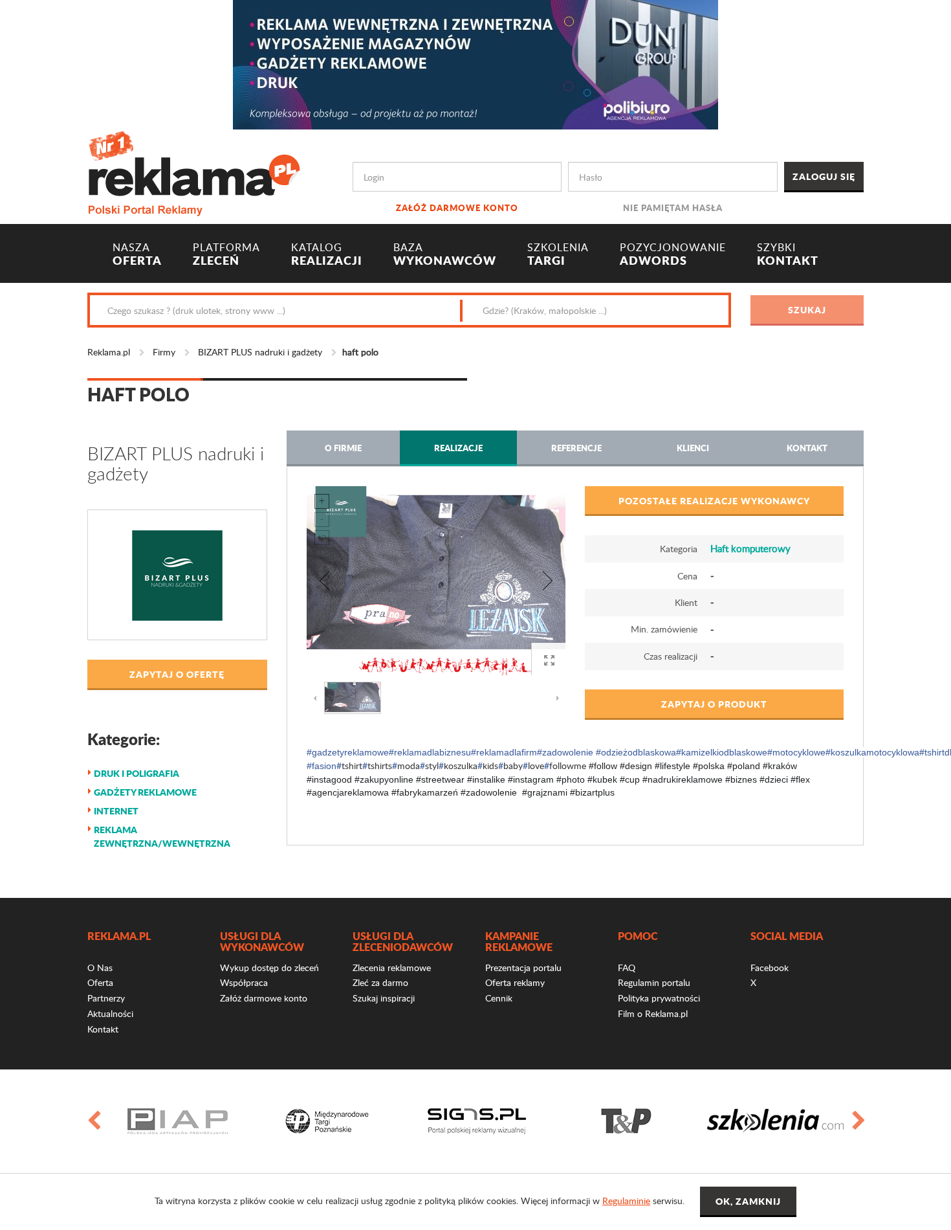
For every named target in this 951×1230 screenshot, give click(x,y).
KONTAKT (787, 254)
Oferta (100, 982)
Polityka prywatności (659, 998)
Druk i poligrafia (136, 772)
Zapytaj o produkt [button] (714, 703)
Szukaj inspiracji (384, 998)
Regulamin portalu (654, 982)
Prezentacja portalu (523, 967)
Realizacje (458, 448)
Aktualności (110, 1013)
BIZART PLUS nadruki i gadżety (260, 352)
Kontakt (807, 448)
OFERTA (137, 254)
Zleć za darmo (380, 982)
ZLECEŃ (226, 254)
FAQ (626, 967)
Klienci (693, 448)
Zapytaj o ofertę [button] (176, 673)
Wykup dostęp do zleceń (269, 967)
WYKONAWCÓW (444, 254)
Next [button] (857, 1121)
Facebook (769, 967)
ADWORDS (673, 254)
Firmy (164, 352)
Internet (116, 810)
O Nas (100, 967)
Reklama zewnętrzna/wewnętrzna (162, 836)
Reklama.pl (108, 352)
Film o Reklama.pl (653, 1013)
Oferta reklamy (515, 982)
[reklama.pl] (193, 171)
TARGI (558, 254)
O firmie (343, 448)
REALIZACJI (326, 254)
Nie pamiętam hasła (673, 207)
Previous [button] (93, 1121)
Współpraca (244, 982)
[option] (218, 1121)
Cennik (498, 998)
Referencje (576, 448)
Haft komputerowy (750, 548)
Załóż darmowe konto (457, 207)
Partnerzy (106, 998)
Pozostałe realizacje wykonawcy (714, 500)
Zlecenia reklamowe (392, 967)
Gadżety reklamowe (145, 791)
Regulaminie (626, 1200)
